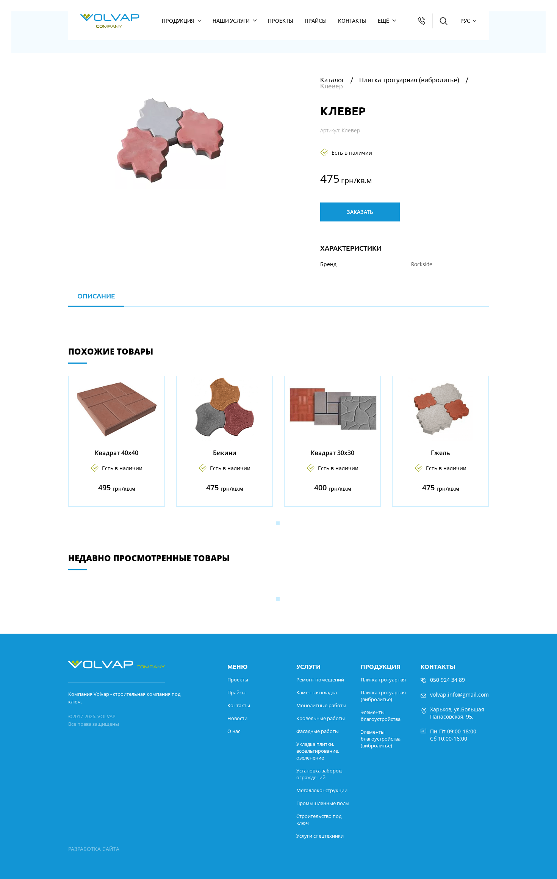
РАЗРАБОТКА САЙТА (93, 848)
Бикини (224, 453)
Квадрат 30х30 (332, 453)
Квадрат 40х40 (116, 453)
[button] (278, 523)
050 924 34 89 (447, 679)
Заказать (360, 211)
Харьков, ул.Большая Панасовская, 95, (457, 713)
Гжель (440, 453)
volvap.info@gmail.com (459, 694)
